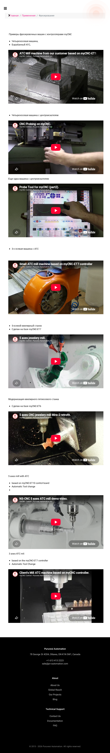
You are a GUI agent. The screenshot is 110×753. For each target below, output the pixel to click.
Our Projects (55, 694)
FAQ (55, 725)
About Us (55, 685)
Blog (55, 699)
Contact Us (55, 716)
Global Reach (55, 690)
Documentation (55, 721)
